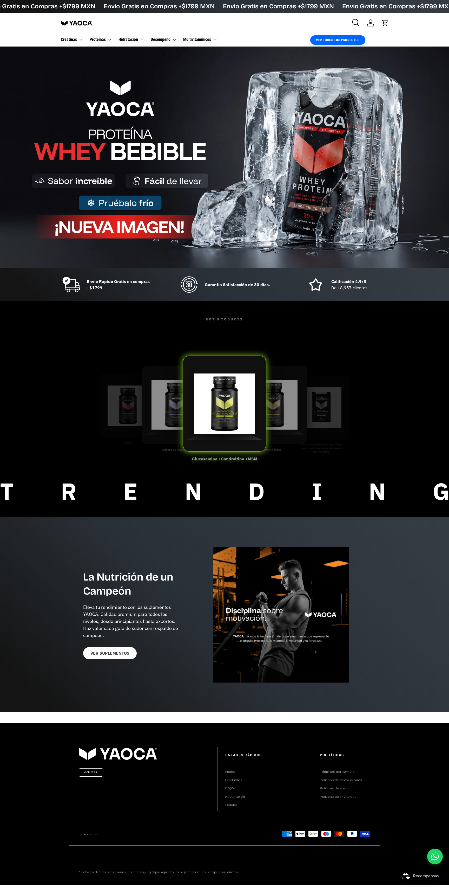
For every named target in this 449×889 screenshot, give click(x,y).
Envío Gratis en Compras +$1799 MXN (159, 6)
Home (230, 772)
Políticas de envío (334, 788)
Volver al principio (224, 717)
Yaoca (96, 834)
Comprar (90, 772)
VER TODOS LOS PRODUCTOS (338, 40)
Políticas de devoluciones (341, 780)
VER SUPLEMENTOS (109, 653)
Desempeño (160, 39)
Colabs (231, 805)
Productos (233, 780)
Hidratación (128, 39)
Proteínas (98, 39)
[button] (385, 23)
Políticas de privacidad (338, 797)
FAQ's (230, 788)
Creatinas (69, 39)
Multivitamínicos (197, 39)
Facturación (235, 797)
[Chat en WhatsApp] (435, 856)
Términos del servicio (337, 772)
